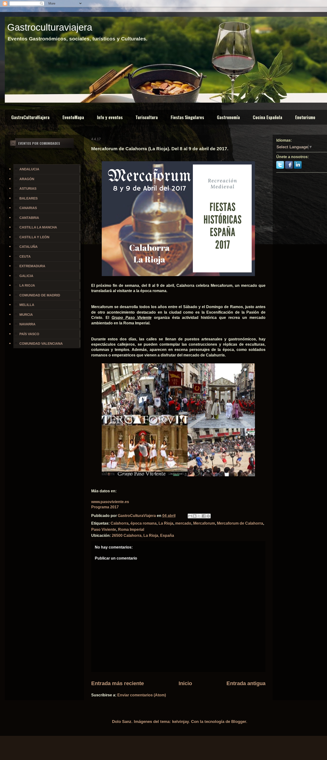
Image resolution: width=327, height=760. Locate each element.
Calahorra (120, 523)
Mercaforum (204, 523)
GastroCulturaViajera (30, 117)
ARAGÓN (26, 179)
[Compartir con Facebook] (203, 516)
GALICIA (26, 276)
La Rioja (165, 523)
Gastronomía (228, 117)
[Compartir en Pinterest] (208, 516)
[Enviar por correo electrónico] (190, 516)
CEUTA (25, 256)
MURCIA (26, 314)
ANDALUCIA (29, 169)
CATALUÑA (28, 247)
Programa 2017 (105, 507)
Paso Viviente (103, 529)
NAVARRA (27, 324)
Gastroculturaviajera (49, 27)
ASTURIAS (27, 188)
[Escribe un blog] (194, 516)
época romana (143, 523)
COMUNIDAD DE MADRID (39, 295)
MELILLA (26, 305)
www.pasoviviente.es (110, 502)
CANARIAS (28, 208)
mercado (183, 523)
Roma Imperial (131, 529)
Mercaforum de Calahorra (240, 523)
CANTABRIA (29, 218)
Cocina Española (267, 117)
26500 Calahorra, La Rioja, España (143, 535)
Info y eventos (110, 117)
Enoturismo (305, 117)
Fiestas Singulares (187, 117)
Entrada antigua (245, 683)
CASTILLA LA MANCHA (38, 227)
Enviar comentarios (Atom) (141, 695)
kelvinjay (180, 721)
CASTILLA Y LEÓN (34, 237)
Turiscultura (146, 117)
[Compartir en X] (199, 516)
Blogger (238, 721)
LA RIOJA (27, 285)
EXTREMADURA (32, 266)
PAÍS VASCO (29, 334)
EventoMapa (73, 117)
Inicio (185, 683)
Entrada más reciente (117, 683)
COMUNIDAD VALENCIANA (41, 343)
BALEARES (28, 198)
